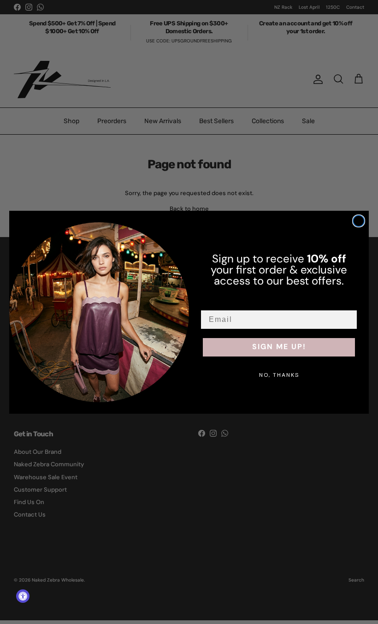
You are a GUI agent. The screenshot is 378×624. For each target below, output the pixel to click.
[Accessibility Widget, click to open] (23, 596)
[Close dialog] (358, 220)
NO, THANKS (279, 375)
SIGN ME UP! (279, 347)
